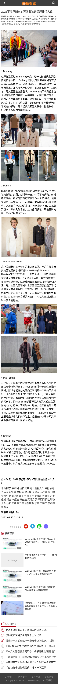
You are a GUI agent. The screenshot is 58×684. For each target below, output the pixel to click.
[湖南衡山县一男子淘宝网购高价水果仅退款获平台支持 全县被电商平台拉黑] (12, 608)
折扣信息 (24, 488)
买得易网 (49, 488)
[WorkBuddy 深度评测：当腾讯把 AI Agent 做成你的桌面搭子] (12, 592)
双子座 (22, 496)
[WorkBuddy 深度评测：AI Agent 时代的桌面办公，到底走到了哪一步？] (12, 544)
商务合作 (22, 676)
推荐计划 (35, 676)
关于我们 (9, 676)
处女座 (38, 496)
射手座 (28, 492)
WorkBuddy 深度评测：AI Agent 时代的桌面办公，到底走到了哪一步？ (40, 542)
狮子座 (30, 496)
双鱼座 (4, 492)
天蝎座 (35, 492)
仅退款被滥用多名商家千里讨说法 (23, 635)
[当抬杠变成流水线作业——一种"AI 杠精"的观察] (12, 560)
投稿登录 (48, 676)
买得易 (15, 488)
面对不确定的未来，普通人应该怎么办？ (27, 630)
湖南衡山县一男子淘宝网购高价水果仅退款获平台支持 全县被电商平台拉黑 (41, 606)
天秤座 (43, 492)
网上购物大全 (37, 488)
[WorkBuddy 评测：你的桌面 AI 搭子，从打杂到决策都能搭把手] (12, 576)
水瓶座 (12, 492)
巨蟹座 (28, 503)
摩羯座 (20, 492)
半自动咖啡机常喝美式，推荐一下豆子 (26, 667)
